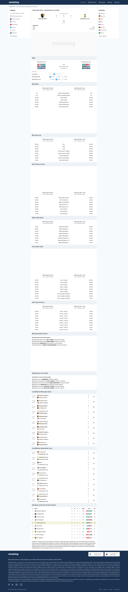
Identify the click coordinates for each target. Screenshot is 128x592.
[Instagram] (18, 584)
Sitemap (110, 589)
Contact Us (117, 589)
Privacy (105, 589)
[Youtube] (22, 584)
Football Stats (12, 6)
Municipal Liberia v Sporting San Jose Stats (27, 6)
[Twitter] (14, 584)
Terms (100, 589)
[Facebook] (10, 584)
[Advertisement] (64, 44)
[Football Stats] (14, 2)
